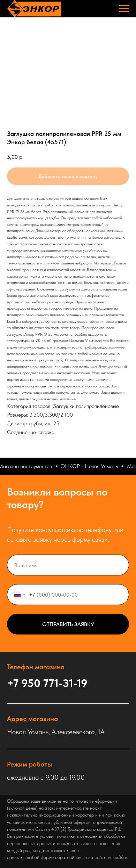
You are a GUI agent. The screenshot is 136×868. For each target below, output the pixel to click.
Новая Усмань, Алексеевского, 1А (56, 732)
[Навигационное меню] (124, 8)
